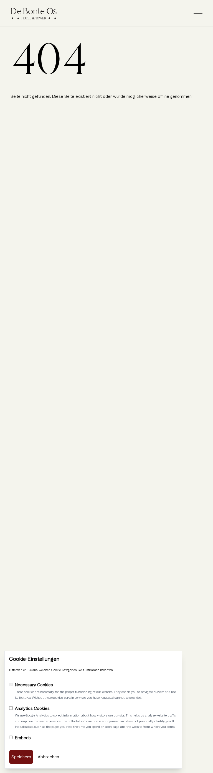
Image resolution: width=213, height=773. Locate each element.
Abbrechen (48, 756)
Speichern (21, 756)
